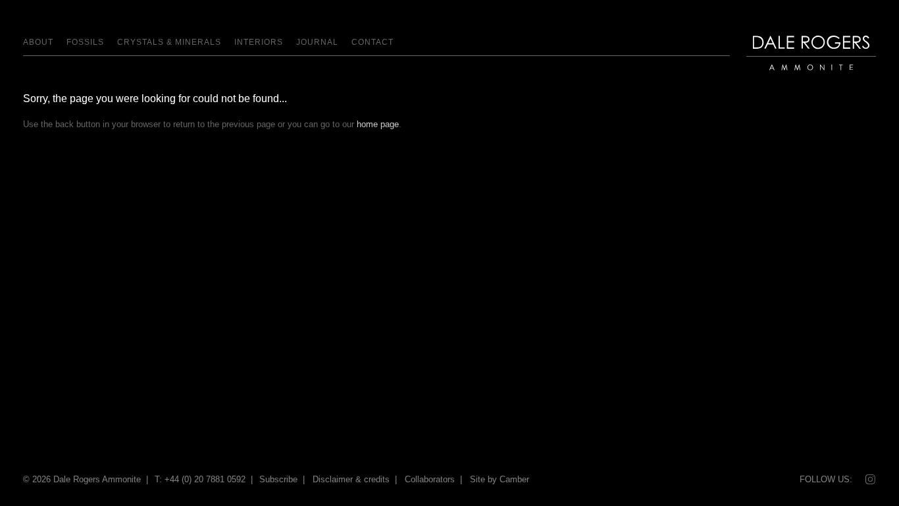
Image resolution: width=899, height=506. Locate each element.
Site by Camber (499, 479)
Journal (317, 42)
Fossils (85, 42)
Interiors (258, 42)
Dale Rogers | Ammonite (803, 76)
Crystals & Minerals (169, 42)
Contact (372, 42)
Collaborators (430, 479)
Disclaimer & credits (351, 479)
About (38, 42)
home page (378, 124)
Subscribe (278, 479)
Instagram (869, 479)
